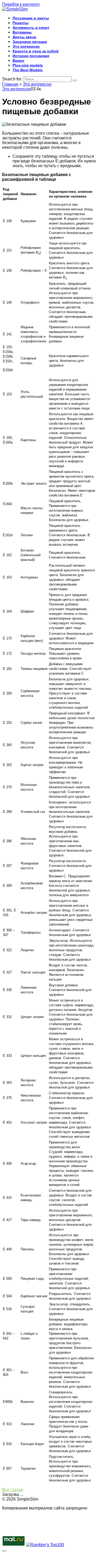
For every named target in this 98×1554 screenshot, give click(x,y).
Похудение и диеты (31, 18)
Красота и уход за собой (36, 51)
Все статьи (12, 1489)
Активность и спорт (31, 27)
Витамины (22, 32)
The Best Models (28, 70)
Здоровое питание (30, 42)
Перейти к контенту (21, 4)
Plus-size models (28, 65)
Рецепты (20, 23)
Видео (18, 60)
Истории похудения (31, 56)
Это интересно (26, 46)
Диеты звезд (24, 37)
